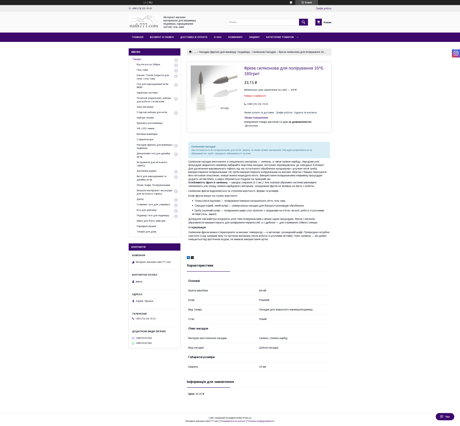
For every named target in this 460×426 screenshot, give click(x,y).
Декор (140, 199)
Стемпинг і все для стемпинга (153, 204)
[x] (192, 258)
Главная (137, 37)
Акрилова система (147, 92)
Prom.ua (247, 418)
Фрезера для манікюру (150, 123)
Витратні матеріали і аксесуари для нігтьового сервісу (154, 192)
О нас (218, 37)
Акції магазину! (145, 107)
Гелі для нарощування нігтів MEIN (152, 86)
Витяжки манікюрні (147, 134)
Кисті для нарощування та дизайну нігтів (151, 178)
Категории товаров (280, 37)
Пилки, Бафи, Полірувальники (153, 185)
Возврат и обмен (162, 37)
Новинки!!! (235, 37)
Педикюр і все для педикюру (153, 215)
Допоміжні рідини (146, 171)
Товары (136, 59)
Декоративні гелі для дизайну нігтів (153, 155)
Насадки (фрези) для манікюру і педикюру (224, 52)
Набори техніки (145, 117)
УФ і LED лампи (145, 128)
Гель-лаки (142, 69)
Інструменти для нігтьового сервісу (152, 164)
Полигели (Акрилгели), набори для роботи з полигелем (154, 100)
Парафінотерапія (146, 226)
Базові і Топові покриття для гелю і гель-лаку (153, 77)
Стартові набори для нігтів (152, 112)
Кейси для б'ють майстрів (151, 220)
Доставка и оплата (193, 37)
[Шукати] (303, 22)
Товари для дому (147, 231)
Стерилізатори (145, 139)
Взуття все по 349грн (148, 64)
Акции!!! (254, 37)
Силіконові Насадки (264, 52)
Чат (447, 416)
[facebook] (188, 258)
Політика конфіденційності (260, 421)
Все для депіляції (147, 210)
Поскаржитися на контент (232, 421)
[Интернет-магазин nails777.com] (144, 27)
